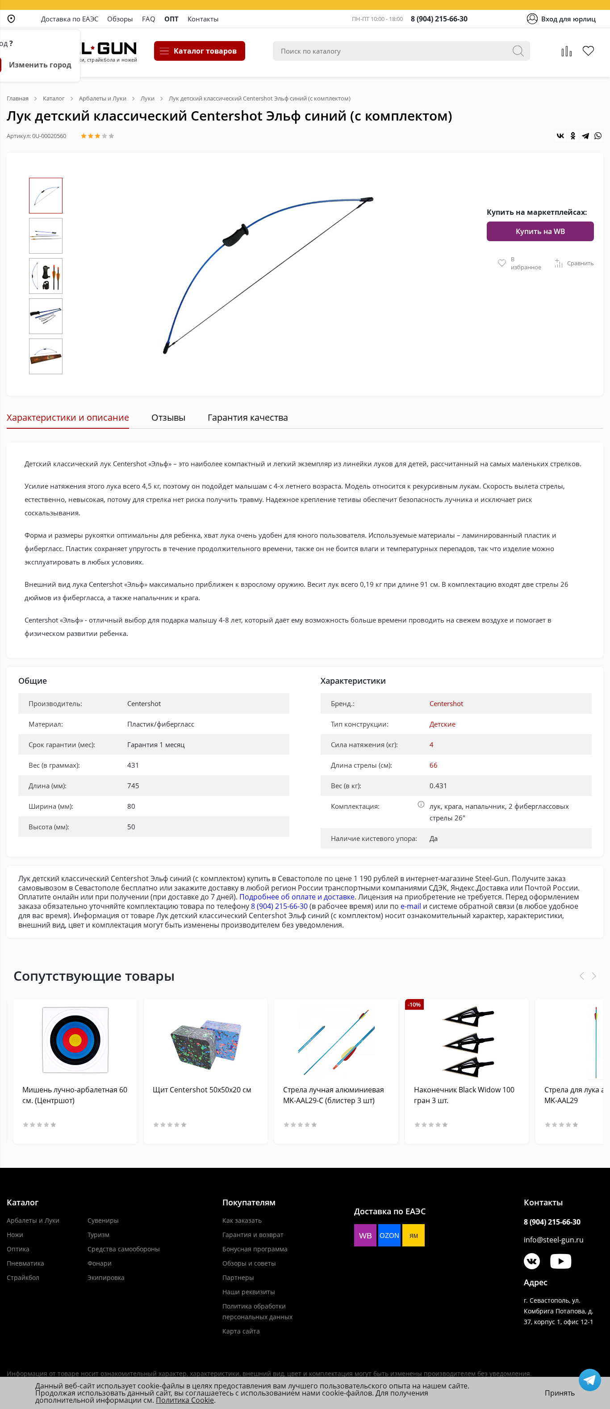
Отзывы (168, 417)
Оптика (18, 1249)
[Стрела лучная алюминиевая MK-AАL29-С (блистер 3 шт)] (336, 1041)
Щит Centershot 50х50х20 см (202, 1090)
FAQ (148, 18)
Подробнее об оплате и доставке (297, 897)
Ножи (15, 1234)
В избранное (526, 263)
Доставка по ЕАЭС (69, 18)
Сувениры (103, 1220)
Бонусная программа (255, 1249)
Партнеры (238, 1277)
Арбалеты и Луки (33, 1220)
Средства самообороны (124, 1249)
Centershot (446, 703)
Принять (560, 1393)
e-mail (411, 906)
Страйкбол (23, 1277)
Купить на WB (540, 231)
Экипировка (106, 1277)
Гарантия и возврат (253, 1234)
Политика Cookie (185, 1400)
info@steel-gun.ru (554, 1240)
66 (434, 765)
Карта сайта (241, 1331)
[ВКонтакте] (560, 135)
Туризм (98, 1234)
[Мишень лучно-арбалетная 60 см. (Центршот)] (75, 1041)
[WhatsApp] (598, 135)
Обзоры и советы (249, 1263)
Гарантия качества (248, 417)
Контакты (203, 18)
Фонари (100, 1263)
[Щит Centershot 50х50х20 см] (206, 1041)
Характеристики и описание (68, 417)
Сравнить (580, 263)
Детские (442, 723)
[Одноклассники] (573, 135)
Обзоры (120, 18)
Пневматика (25, 1263)
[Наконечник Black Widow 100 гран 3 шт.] (467, 1041)
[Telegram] (585, 135)
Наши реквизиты (248, 1292)
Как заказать (242, 1220)
